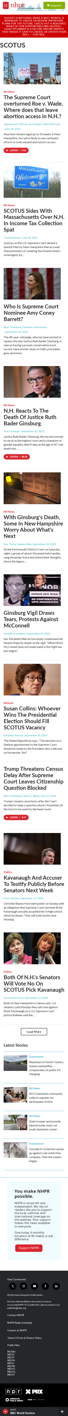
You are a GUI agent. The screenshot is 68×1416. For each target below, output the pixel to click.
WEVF (10, 1357)
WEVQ (11, 1371)
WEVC (11, 1354)
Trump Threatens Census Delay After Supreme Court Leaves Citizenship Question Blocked (33, 778)
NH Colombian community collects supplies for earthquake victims (46, 1097)
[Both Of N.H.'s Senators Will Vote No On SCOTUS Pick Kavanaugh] (32, 948)
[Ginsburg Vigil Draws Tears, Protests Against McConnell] (32, 590)
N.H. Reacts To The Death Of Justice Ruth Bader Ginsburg (30, 417)
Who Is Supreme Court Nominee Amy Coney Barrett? (31, 312)
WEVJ (10, 1363)
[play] (5, 1411)
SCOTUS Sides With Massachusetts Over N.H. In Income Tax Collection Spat (34, 220)
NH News (9, 91)
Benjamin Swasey (13, 735)
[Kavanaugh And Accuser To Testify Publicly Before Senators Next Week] (32, 849)
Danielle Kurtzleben (15, 633)
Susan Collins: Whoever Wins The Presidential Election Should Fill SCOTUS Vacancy (32, 717)
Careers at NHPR (17, 1330)
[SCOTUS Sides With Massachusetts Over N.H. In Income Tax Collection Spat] (32, 182)
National (8, 703)
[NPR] (13, 1391)
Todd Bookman (12, 237)
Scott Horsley (11, 898)
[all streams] (63, 1411)
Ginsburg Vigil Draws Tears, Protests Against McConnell (31, 619)
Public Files (13, 1345)
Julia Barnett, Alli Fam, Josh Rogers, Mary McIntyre (32, 124)
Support (55, 5)
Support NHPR (29, 1248)
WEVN (11, 1366)
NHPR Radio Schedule (19, 1322)
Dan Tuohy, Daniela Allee (18, 544)
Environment (36, 1056)
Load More (34, 1032)
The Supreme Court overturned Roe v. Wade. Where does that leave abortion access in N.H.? (33, 106)
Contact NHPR (15, 1315)
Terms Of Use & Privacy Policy (24, 1337)
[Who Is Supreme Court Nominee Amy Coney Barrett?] (32, 284)
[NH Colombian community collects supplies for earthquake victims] (15, 1095)
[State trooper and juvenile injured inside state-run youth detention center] (15, 1122)
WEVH (11, 1360)
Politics (8, 872)
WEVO (11, 1368)
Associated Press (14, 997)
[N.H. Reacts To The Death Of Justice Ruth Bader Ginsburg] (32, 382)
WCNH (11, 1351)
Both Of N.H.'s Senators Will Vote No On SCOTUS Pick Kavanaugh (34, 983)
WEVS (11, 1374)
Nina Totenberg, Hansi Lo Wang (21, 795)
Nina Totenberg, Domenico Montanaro (25, 327)
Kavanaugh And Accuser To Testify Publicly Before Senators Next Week (34, 884)
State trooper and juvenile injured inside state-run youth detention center (45, 1125)
